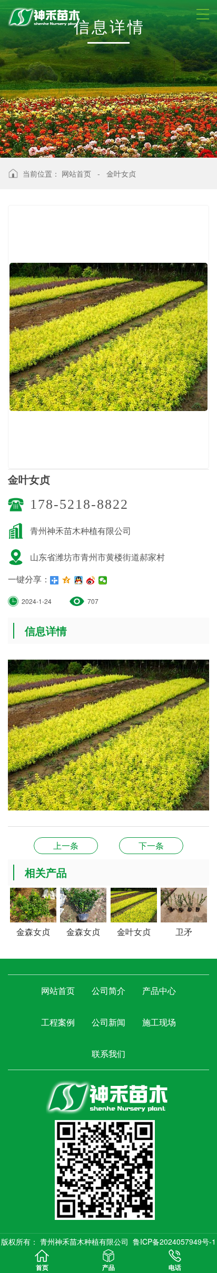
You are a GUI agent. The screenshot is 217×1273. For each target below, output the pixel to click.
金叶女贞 (121, 173)
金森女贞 (151, 845)
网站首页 (76, 173)
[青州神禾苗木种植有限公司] (108, 1095)
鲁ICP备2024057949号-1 (174, 1241)
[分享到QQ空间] (66, 580)
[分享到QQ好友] (78, 580)
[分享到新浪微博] (90, 580)
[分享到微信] (102, 580)
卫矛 (65, 845)
